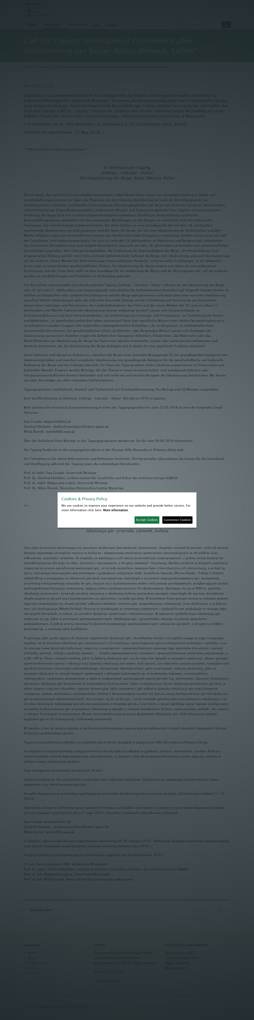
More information (115, 510)
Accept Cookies (147, 519)
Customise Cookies (177, 519)
